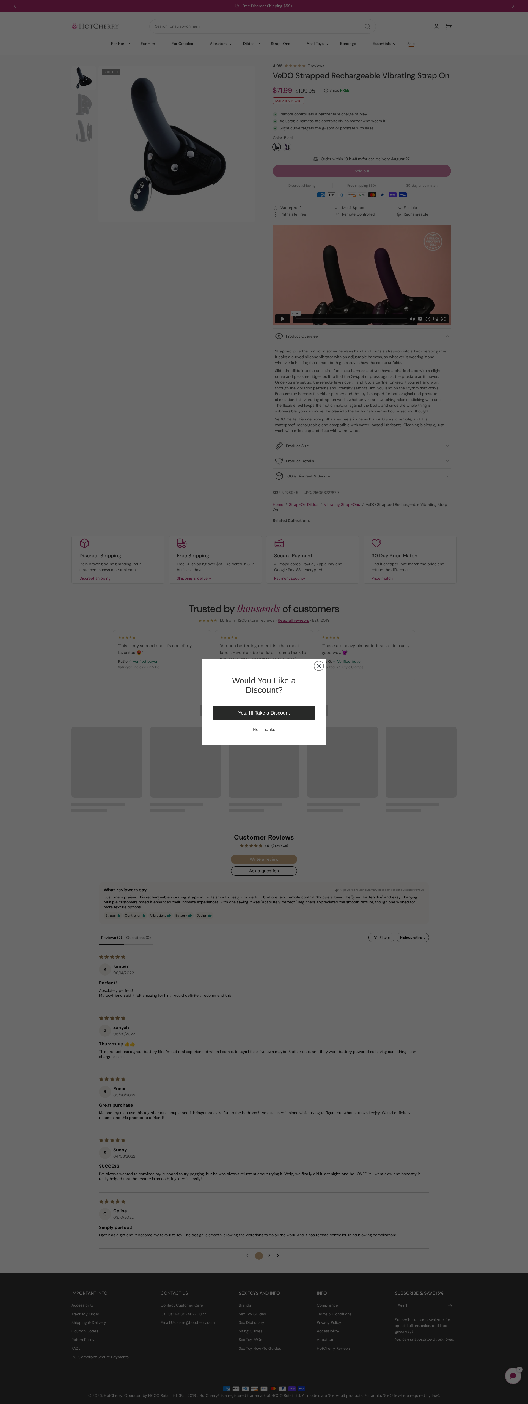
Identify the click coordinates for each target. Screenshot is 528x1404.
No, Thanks (264, 729)
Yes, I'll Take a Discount (264, 713)
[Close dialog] (319, 666)
